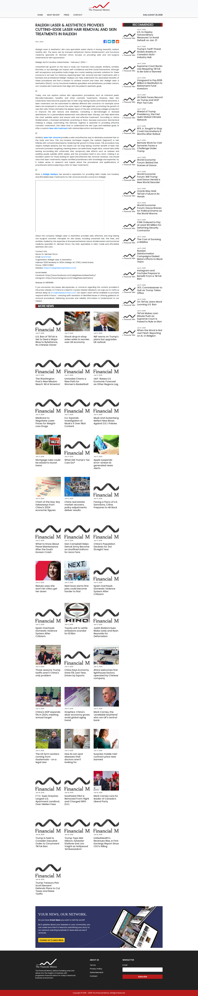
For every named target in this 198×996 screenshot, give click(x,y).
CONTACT (77, 15)
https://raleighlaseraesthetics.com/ (60, 268)
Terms (93, 965)
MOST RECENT (53, 15)
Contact (93, 976)
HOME (40, 15)
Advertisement (96, 972)
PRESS (66, 15)
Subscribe (142, 976)
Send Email (46, 257)
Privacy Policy (96, 968)
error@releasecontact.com (63, 292)
